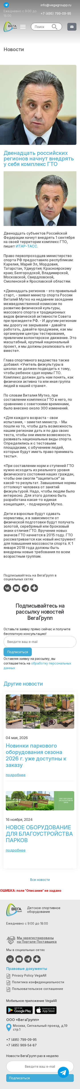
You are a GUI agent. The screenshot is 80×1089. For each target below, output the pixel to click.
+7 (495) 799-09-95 (56, 13)
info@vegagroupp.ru (56, 5)
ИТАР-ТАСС (26, 246)
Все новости (40, 880)
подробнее (16, 775)
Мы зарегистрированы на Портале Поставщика (37, 939)
